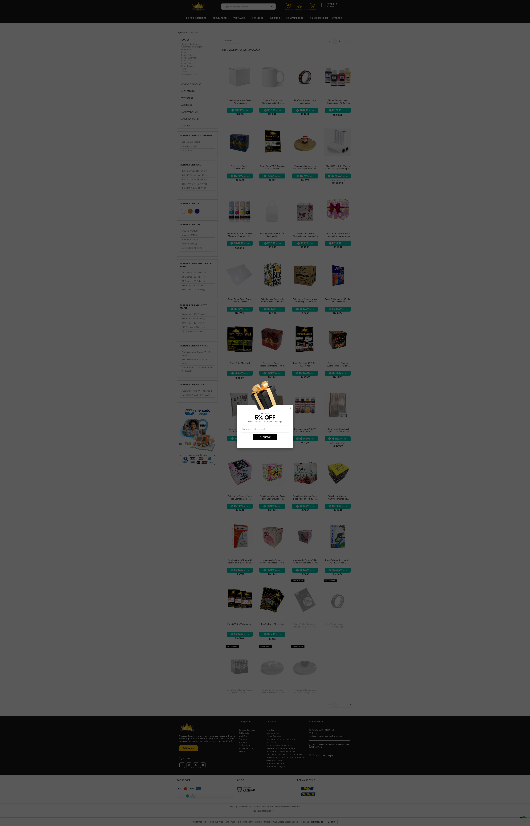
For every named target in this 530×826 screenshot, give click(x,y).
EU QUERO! (265, 437)
